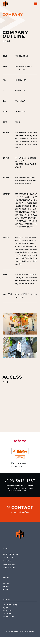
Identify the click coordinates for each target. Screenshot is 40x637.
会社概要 (6, 583)
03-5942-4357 (20, 80)
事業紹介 (6, 589)
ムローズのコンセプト (10, 605)
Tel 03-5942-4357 (9, 565)
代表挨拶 (6, 586)
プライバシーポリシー (10, 617)
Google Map (7, 561)
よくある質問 (7, 611)
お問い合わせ (7, 614)
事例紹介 (6, 608)
